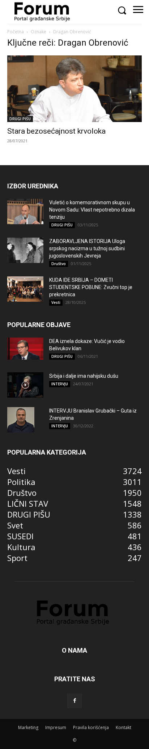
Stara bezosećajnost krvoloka (56, 131)
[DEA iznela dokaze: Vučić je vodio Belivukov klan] (25, 349)
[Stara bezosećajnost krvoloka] (74, 88)
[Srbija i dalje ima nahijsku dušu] (25, 385)
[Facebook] (74, 701)
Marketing (28, 727)
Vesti (55, 302)
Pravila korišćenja (91, 727)
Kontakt (123, 727)
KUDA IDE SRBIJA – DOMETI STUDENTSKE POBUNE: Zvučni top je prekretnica (90, 287)
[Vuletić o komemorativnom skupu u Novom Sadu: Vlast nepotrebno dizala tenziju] (25, 211)
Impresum (55, 727)
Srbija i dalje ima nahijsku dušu (83, 376)
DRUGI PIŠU (20, 118)
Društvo (58, 263)
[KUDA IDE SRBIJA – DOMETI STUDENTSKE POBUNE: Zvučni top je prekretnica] (25, 289)
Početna (15, 32)
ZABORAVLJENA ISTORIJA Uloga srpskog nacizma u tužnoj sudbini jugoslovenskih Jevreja (87, 248)
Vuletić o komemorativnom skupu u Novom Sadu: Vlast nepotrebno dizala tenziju (92, 210)
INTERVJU (59, 383)
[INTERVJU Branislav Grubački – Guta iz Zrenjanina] (20, 419)
